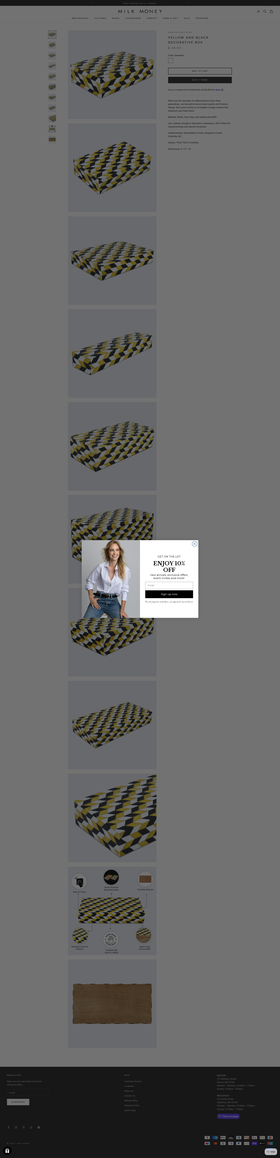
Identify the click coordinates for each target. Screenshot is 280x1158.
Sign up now (169, 594)
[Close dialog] (194, 543)
